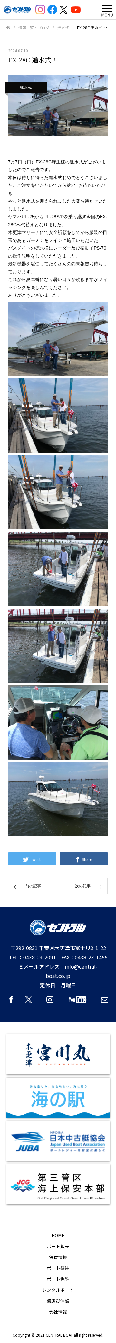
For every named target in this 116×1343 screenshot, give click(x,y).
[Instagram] (50, 1002)
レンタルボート (58, 1290)
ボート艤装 (58, 1268)
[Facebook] (11, 1002)
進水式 (26, 87)
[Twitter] (30, 1002)
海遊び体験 (58, 1300)
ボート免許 (58, 1279)
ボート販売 (58, 1246)
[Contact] (104, 1002)
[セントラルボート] (17, 10)
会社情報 (58, 1311)
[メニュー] (105, 9)
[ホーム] (8, 28)
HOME (58, 1235)
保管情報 (58, 1257)
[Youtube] (77, 1002)
